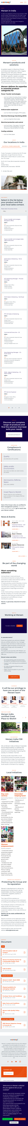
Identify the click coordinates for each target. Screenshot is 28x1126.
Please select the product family (9, 208)
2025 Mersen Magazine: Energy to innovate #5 (12, 1024)
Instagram (20, 1061)
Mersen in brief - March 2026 (11, 980)
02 (12, 408)
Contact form (9, 1073)
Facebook (8, 1061)
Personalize (14, 1122)
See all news (22, 556)
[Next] (26, 717)
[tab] (11, 147)
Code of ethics (7, 968)
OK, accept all (7, 1119)
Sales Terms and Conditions (11, 1003)
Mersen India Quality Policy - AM (11, 1011)
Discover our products (14, 434)
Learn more (15, 529)
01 (9, 408)
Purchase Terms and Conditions (12, 996)
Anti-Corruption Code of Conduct (10, 951)
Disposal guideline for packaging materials (9, 988)
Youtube (16, 1061)
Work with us (14, 676)
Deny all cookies (20, 1119)
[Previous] (23, 717)
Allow (20, 625)
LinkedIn (12, 1061)
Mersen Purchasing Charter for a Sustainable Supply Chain (12, 960)
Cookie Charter (12, 1113)
